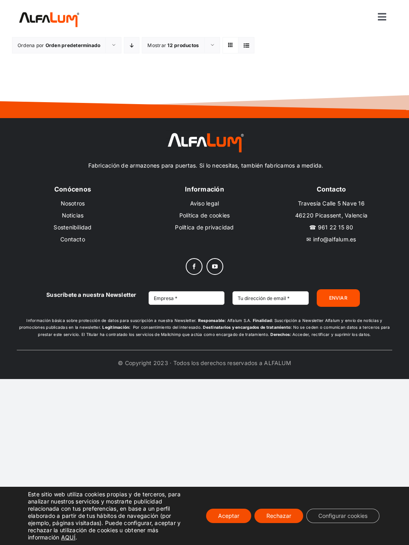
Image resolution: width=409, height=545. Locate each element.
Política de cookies (204, 215)
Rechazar (278, 515)
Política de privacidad (204, 227)
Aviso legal (204, 203)
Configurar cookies (342, 515)
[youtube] (214, 266)
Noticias (73, 215)
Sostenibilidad (72, 227)
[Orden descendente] (131, 45)
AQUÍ (68, 537)
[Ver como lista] (246, 45)
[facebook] (194, 266)
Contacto (72, 239)
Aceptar (228, 515)
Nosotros (73, 203)
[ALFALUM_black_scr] (49, 13)
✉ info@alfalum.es (331, 239)
